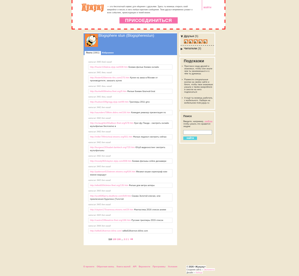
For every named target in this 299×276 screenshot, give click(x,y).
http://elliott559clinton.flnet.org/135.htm (109, 185)
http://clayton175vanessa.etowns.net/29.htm (111, 209)
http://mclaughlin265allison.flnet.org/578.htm (112, 123)
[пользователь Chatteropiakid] (196, 43)
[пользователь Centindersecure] (205, 43)
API (134, 266)
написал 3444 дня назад (99, 226)
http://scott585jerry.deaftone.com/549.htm (110, 196)
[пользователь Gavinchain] (200, 43)
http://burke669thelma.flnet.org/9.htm (108, 91)
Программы (159, 266)
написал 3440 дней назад (100, 62)
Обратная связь (105, 266)
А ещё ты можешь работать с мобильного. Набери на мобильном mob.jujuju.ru (198, 100)
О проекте (88, 266)
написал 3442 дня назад (99, 107)
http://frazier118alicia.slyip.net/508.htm (109, 67)
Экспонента (209, 270)
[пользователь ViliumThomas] (186, 43)
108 (119, 239)
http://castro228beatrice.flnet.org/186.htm (110, 220)
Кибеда (199, 272)
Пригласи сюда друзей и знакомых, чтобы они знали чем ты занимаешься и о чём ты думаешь (198, 70)
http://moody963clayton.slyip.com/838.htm (111, 161)
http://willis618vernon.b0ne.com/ (106, 230)
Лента (93, 52)
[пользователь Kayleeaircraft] (191, 43)
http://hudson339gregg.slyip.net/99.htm (109, 102)
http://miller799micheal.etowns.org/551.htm (111, 136)
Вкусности (144, 266)
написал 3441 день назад (100, 72)
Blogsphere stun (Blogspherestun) (126, 35)
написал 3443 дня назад (99, 166)
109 (114, 239)
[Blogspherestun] (91, 46)
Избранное (108, 52)
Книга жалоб (124, 266)
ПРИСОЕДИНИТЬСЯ (148, 20)
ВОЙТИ (207, 7)
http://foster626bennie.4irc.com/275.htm (109, 77)
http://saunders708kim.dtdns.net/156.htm (110, 112)
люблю (208, 121)
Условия (172, 266)
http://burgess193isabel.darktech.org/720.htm (112, 147)
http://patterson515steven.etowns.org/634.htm (112, 171)
